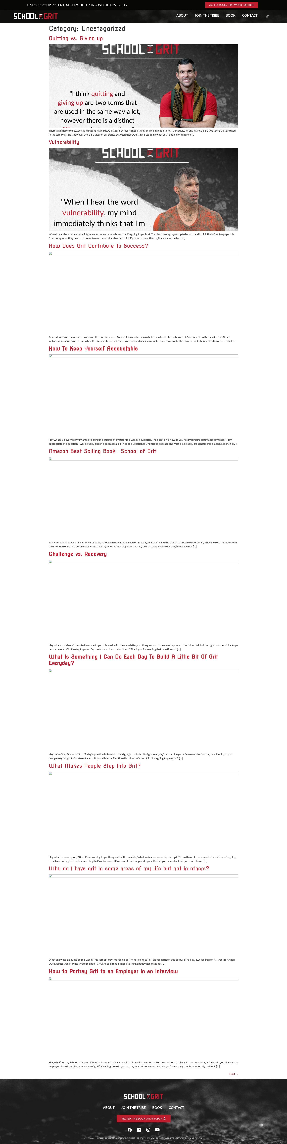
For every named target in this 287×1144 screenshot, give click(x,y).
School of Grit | (127, 1138)
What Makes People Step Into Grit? (95, 765)
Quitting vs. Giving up (76, 38)
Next (233, 1073)
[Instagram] (148, 1130)
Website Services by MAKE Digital (184, 1138)
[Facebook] (130, 1130)
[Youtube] (157, 1130)
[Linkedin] (139, 1130)
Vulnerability (64, 142)
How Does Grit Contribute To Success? (98, 245)
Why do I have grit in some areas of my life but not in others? (130, 868)
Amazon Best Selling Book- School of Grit (102, 451)
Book (231, 15)
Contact (250, 15)
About (182, 15)
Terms (159, 1138)
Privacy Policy (145, 1138)
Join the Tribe (207, 15)
